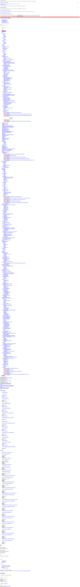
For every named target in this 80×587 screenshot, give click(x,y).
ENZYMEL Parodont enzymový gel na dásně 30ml (8, 417)
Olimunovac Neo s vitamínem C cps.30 (9, 199)
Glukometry (5, 289)
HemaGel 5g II (6, 372)
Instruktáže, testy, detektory (7, 217)
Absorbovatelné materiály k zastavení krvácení (10, 343)
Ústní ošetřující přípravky (7, 80)
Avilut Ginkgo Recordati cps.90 (8, 196)
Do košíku (3, 463)
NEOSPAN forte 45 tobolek (5, 437)
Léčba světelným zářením (7, 349)
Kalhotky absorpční (6, 322)
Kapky (4, 170)
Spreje (4, 245)
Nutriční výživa (6, 193)
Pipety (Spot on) (6, 244)
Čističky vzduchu (6, 207)
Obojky (5, 242)
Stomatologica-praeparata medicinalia (7, 150)
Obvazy (5, 302)
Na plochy (5, 268)
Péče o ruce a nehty (4, 91)
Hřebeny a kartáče (6, 209)
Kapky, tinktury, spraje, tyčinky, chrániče (9, 70)
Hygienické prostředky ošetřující (8, 305)
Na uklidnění (5, 259)
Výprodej (3, 375)
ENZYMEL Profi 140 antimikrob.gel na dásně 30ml (11, 115)
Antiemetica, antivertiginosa (5, 128)
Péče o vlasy (3, 226)
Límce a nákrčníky (6, 313)
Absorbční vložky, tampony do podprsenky (9, 228)
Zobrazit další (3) (6, 90)
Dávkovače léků (6, 360)
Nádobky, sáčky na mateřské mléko (8, 235)
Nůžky (4, 281)
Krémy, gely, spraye (6, 83)
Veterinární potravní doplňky (6, 258)
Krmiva (3, 248)
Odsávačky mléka (6, 287)
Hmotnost (5, 277)
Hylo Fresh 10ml (6, 369)
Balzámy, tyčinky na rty (7, 86)
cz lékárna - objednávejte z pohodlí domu (5, 18)
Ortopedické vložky (6, 314)
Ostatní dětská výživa (6, 167)
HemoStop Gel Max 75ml (7, 368)
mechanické (5, 212)
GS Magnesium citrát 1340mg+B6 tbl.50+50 (10, 202)
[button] (4, 21)
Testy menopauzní (6, 292)
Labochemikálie (6, 290)
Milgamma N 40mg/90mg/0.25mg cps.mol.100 (10, 158)
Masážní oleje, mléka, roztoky (8, 103)
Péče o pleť (3, 85)
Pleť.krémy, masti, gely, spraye (8, 87)
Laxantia (3, 145)
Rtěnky (5, 60)
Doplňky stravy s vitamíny (7, 192)
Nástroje (3, 279)
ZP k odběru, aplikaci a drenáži (6, 352)
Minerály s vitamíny (4, 173)
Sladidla (5, 194)
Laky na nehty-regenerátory (7, 93)
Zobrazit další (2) (6, 294)
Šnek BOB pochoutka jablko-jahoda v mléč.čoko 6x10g (8, 506)
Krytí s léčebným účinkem (7, 300)
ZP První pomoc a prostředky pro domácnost (8, 358)
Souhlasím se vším (20, 15)
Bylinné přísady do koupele (7, 66)
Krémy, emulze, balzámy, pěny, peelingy (9, 95)
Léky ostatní (5, 257)
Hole (4, 330)
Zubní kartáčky (6, 219)
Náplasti (5, 71)
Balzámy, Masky (6, 106)
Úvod (3, 30)
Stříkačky (5, 354)
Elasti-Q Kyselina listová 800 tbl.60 (6, 403)
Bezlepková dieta (4, 162)
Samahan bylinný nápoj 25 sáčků (6, 471)
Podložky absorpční (6, 325)
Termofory (5, 215)
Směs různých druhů (4, 48)
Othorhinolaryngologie (7, 346)
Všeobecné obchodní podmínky (6, 565)
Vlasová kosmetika (4, 105)
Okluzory (5, 338)
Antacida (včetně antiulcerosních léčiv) (7, 125)
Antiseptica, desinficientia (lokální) (6, 132)
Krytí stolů (5, 306)
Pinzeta (5, 282)
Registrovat (5, 581)
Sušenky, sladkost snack (7, 165)
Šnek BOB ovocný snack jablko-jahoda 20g (7, 540)
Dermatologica (4, 136)
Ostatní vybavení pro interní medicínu (9, 273)
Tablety (5, 172)
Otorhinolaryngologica (5, 147)
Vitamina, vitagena (4, 152)
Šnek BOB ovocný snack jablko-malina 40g (7, 517)
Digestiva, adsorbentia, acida (6, 138)
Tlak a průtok (5, 278)
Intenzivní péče (4, 270)
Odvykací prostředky (6, 214)
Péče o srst (5, 254)
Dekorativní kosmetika (5, 56)
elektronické (5, 211)
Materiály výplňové (6, 334)
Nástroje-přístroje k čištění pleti (8, 224)
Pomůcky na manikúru (7, 225)
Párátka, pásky (6, 218)
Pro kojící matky (4, 284)
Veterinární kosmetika (5, 252)
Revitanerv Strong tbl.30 (5, 427)
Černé (3, 37)
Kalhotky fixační (6, 323)
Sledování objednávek (6, 17)
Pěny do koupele (6, 67)
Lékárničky (5, 362)
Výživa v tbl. (5, 184)
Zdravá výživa (4, 189)
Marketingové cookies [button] (3, 7)
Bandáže (5, 311)
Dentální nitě (5, 76)
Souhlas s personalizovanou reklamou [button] (5, 12)
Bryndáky (5, 206)
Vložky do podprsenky (7, 288)
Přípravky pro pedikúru (7, 222)
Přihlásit (2, 580)
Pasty (4, 243)
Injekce (5, 365)
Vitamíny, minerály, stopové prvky (8, 261)
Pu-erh (3, 44)
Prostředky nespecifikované (5, 297)
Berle (4, 329)
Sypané (5, 49)
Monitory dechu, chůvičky (7, 234)
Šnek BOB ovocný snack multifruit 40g (6, 512)
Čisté (4, 34)
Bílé (2, 32)
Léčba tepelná (5, 350)
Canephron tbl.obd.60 (7, 155)
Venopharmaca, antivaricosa (5, 151)
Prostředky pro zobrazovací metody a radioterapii (8, 335)
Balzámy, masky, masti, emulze (8, 92)
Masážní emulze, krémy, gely (7, 102)
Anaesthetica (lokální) (5, 123)
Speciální (3, 50)
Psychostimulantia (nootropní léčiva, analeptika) (8, 148)
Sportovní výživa (4, 182)
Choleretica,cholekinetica (5, 135)
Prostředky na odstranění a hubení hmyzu (9, 63)
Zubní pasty (5, 321)
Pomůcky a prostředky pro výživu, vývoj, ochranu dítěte (9, 231)
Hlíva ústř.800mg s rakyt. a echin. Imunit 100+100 (8, 432)
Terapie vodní (5, 351)
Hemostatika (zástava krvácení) (8, 344)
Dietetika (3, 168)
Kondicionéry (5, 107)
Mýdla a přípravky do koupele (6, 65)
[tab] (40, 2)
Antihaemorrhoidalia (4, 129)
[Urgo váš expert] (2, 378)
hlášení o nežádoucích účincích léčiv (26, 570)
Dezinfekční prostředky (7, 61)
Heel (4, 143)
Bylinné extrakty (6, 190)
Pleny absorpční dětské (7, 324)
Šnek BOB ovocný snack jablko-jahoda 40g (7, 523)
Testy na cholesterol (6, 293)
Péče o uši (5, 255)
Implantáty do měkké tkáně (5, 269)
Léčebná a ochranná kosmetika (8, 340)
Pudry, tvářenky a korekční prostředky (9, 59)
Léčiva (3, 122)
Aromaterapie (5, 205)
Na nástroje (5, 267)
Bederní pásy (5, 312)
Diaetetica (3, 137)
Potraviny (5, 164)
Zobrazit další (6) (6, 363)
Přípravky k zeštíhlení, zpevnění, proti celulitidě (8, 94)
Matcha (5, 53)
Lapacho (5, 51)
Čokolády (5, 178)
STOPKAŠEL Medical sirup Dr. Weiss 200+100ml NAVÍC (8, 446)
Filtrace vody (5, 208)
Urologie (5, 347)
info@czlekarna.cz (6, 551)
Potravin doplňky (4, 161)
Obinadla (5, 301)
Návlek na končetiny (6, 307)
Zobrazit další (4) (6, 303)
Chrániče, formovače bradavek (8, 285)
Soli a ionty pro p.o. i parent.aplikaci (7, 149)
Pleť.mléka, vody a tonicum (7, 89)
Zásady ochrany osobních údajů (6, 566)
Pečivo (4, 163)
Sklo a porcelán (6, 275)
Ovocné (3, 40)
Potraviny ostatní (4, 176)
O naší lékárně (4, 560)
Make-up (5, 57)
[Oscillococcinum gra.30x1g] (4, 379)
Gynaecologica (4, 139)
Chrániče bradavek (6, 229)
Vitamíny (3, 185)
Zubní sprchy (5, 220)
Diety (4, 191)
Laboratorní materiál (4, 274)
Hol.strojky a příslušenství (7, 239)
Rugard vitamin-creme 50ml (5, 398)
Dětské (5, 35)
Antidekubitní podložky (7, 328)
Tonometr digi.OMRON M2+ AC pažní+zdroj (10, 374)
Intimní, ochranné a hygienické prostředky (9, 62)
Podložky (5, 341)
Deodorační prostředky (7, 82)
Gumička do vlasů (6, 227)
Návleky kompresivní (6, 316)
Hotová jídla (5, 179)
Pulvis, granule (6, 186)
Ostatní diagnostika (6, 291)
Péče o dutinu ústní (4, 216)
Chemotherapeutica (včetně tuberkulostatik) (7, 134)
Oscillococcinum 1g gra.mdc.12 (5, 459)
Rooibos (3, 45)
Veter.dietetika (4, 251)
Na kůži (5, 266)
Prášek (4, 171)
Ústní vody (5, 320)
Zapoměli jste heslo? (3, 579)
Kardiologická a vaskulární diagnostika (9, 272)
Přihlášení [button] (9, 17)
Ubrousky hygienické (6, 64)
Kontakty (3, 562)
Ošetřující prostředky (6, 73)
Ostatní (5, 58)
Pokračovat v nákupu (3, 586)
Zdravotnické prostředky (5, 264)
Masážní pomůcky (4, 210)
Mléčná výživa (6, 166)
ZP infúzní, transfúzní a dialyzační (8, 356)
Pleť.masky (5, 88)
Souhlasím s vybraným (20, 16)
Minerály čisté (4, 169)
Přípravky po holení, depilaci (7, 98)
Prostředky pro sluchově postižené (6, 331)
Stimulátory (5, 296)
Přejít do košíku (8, 586)
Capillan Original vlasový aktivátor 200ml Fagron (10, 121)
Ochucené (5, 36)
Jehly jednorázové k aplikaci (7, 353)
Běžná (4, 249)
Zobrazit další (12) (6, 181)
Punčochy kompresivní (7, 317)
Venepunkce (5, 355)
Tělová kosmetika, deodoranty (6, 99)
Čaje (2, 31)
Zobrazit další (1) (6, 247)
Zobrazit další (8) (6, 309)
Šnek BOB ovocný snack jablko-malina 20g (7, 534)
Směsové (5, 33)
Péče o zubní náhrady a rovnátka (8, 77)
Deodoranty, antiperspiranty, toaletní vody (9, 100)
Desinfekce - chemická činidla (6, 265)
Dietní (4, 250)
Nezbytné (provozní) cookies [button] (4, 2)
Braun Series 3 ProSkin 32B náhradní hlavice (7, 483)
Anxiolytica (3, 133)
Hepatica (3, 140)
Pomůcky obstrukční (6, 326)
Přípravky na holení (4, 96)
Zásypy (5, 84)
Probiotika (5, 260)
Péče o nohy (3, 81)
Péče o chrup (5, 253)
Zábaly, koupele (6, 74)
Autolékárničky (6, 359)
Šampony (5, 108)
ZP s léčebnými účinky (5, 364)
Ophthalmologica (4, 146)
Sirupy (4, 187)
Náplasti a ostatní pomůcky (7, 238)
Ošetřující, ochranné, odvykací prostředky (7, 213)
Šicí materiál (3, 342)
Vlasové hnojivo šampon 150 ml (8, 112)
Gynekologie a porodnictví (7, 345)
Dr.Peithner (5, 142)
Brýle (4, 337)
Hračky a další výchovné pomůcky (8, 232)
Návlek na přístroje (6, 308)
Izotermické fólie (6, 361)
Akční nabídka (4, 561)
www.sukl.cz (18, 570)
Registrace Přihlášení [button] (5, 22)
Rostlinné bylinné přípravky (5, 46)
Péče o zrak (5, 256)
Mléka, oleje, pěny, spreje (7, 104)
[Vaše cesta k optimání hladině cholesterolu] (6, 377)
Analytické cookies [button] (2, 4)
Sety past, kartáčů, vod (7, 79)
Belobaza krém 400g (6, 119)
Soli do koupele (6, 69)
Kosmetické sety (6, 101)
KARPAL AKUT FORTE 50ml (8, 371)
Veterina (3, 240)
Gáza (4, 298)
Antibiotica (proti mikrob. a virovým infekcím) (8, 126)
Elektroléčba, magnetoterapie (7, 348)
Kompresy (5, 299)
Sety (4, 109)
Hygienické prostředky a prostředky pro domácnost (8, 204)
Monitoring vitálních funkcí (7, 271)
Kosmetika (3, 55)
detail (2, 396)
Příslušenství (5, 295)
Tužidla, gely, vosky (6, 110)
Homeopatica (4, 141)
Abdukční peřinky (6, 310)
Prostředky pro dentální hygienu (6, 318)
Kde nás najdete (1, 17)
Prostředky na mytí (6, 68)
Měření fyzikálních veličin (5, 276)
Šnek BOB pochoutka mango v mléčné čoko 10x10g (8, 494)
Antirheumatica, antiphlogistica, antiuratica (7, 131)
